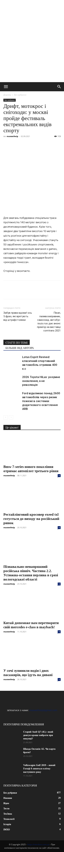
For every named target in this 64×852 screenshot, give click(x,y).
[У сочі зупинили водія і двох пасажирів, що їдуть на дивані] (32, 652)
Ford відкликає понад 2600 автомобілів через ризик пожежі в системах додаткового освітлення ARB (41, 401)
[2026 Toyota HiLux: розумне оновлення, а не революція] (11, 381)
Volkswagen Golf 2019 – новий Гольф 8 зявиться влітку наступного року (39, 768)
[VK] (14, 144)
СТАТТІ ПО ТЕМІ (16, 342)
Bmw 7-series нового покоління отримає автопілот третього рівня (30, 469)
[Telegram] (38, 144)
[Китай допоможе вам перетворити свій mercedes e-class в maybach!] (32, 605)
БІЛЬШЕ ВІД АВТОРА (19, 348)
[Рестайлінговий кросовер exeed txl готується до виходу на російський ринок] (32, 496)
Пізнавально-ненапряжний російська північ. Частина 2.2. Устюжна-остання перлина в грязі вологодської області (30, 573)
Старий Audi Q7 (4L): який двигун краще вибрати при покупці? (38, 735)
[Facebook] (6, 144)
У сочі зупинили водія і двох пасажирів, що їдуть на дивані (28, 673)
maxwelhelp (12, 136)
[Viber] (30, 144)
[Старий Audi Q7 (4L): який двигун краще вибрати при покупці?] (11, 736)
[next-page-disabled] (11, 417)
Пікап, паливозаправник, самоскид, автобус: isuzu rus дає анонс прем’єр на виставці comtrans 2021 (49, 321)
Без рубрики (20, 94)
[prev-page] (5, 417)
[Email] (54, 144)
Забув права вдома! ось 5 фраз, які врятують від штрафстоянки (17, 316)
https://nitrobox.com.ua (38, 844)
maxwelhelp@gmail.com (43, 710)
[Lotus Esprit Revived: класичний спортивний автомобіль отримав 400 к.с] (11, 361)
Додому (7, 94)
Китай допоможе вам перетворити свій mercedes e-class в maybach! (31, 625)
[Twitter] (22, 144)
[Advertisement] (32, 48)
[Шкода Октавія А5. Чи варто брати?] (11, 753)
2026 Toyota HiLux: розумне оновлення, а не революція (41, 380)
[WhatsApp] (46, 144)
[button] (5, 86)
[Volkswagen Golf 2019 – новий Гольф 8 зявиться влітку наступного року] (11, 769)
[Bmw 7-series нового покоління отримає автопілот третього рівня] (32, 448)
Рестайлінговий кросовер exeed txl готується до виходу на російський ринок (31, 518)
